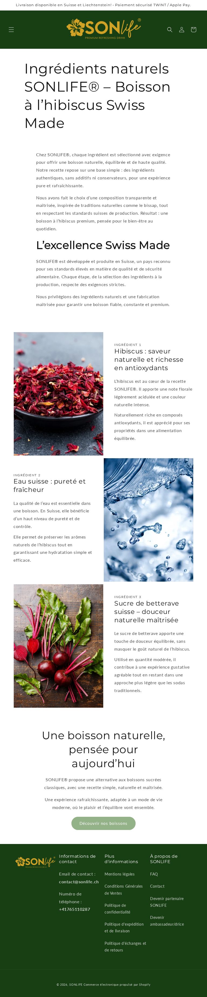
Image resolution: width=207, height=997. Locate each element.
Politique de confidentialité (117, 908)
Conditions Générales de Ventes (124, 889)
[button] (11, 30)
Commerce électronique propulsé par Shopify (117, 984)
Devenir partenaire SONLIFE (167, 902)
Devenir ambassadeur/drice (167, 920)
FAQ (154, 874)
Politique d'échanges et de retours (125, 946)
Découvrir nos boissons (103, 823)
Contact (157, 886)
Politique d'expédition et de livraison (124, 927)
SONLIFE (75, 984)
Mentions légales (120, 874)
